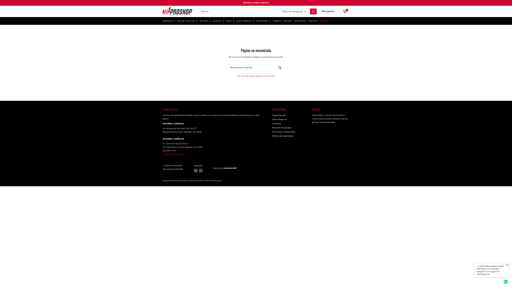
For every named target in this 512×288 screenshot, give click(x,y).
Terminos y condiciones (283, 132)
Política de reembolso (282, 136)
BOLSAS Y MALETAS (186, 21)
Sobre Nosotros (279, 119)
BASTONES (167, 21)
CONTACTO (313, 21)
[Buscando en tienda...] (280, 67)
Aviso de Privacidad (281, 127)
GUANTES (217, 21)
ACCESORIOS (262, 21)
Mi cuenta (328, 11)
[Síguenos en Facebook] (196, 171)
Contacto (276, 123)
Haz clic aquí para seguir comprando (256, 76)
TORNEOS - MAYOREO (282, 21)
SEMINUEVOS (300, 21)
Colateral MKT (230, 168)
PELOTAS (204, 21)
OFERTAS (324, 21)
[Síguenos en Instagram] (201, 171)
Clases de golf (279, 115)
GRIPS (228, 21)
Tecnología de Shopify (173, 169)
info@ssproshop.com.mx (174, 154)
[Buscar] (313, 11)
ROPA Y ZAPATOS (243, 21)
